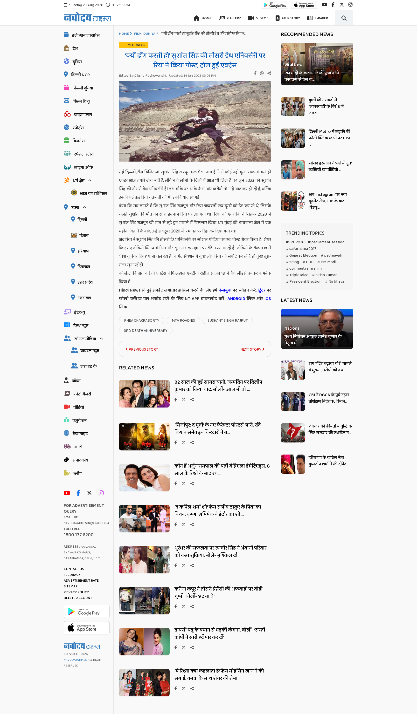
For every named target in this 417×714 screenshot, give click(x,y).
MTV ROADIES (183, 321)
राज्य (75, 207)
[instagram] (350, 4)
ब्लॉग (77, 473)
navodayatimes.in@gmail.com (86, 523)
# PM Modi (326, 262)
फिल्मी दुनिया (83, 88)
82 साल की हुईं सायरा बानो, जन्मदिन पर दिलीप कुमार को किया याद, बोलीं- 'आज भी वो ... (218, 386)
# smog (292, 262)
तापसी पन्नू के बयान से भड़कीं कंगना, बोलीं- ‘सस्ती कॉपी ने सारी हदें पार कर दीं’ (219, 633)
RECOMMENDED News (307, 34)
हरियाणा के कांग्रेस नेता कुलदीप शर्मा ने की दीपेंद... (328, 461)
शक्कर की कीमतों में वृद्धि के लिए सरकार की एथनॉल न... (330, 429)
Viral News (295, 65)
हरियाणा (83, 251)
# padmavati (331, 255)
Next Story (251, 350)
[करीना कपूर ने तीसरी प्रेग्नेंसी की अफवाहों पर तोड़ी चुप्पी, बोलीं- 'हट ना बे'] (144, 613)
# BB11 (308, 262)
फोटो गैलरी (82, 394)
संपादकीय (80, 460)
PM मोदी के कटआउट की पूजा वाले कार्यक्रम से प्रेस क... (312, 76)
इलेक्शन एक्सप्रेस (86, 35)
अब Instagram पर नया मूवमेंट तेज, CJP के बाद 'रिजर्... (328, 201)
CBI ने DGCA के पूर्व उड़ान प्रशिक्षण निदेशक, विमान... (329, 398)
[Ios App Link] (304, 7)
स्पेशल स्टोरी (84, 154)
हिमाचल (83, 267)
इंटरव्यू (79, 312)
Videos (262, 18)
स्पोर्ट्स (78, 128)
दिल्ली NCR (80, 75)
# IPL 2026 (295, 242)
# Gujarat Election (301, 255)
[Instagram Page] (102, 493)
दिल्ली (82, 220)
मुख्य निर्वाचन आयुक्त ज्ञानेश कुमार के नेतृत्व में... (313, 340)
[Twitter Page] (91, 493)
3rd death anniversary (145, 331)
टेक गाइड (80, 433)
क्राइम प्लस (83, 114)
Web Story (290, 18)
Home (206, 18)
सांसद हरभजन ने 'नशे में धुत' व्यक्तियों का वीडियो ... (330, 166)
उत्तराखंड (84, 298)
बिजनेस (79, 141)
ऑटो (78, 447)
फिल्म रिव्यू (81, 101)
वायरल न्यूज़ (89, 350)
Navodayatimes (75, 659)
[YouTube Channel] (68, 493)
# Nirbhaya (334, 281)
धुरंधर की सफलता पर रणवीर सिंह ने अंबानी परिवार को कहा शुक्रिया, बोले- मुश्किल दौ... (220, 551)
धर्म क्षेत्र (78, 180)
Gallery (233, 18)
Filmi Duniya (144, 34)
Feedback (72, 575)
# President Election (303, 281)
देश (75, 48)
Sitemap (70, 586)
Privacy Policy (76, 592)
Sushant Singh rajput (228, 321)
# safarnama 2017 (301, 248)
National (292, 329)
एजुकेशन (80, 420)
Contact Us (74, 569)
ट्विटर (261, 290)
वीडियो (78, 407)
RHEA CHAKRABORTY (141, 321)
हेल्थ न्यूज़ (80, 325)
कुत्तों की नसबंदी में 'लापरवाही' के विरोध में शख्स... (326, 106)
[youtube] (324, 4)
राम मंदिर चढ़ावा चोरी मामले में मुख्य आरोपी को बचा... (330, 367)
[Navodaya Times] (87, 17)
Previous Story (143, 350)
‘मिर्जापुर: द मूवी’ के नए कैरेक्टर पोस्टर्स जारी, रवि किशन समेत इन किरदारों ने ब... (217, 428)
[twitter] (342, 4)
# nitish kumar (324, 275)
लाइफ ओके (83, 167)
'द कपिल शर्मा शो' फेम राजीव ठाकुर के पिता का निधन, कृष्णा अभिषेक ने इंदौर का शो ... (217, 510)
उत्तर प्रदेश (85, 282)
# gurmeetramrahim (304, 268)
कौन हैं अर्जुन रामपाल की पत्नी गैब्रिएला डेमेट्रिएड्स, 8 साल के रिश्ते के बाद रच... (222, 469)
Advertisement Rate (81, 581)
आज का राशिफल (93, 193)
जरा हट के (88, 366)
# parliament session (326, 242)
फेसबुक (224, 290)
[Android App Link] (275, 7)
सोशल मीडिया (85, 339)
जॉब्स (76, 381)
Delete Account (78, 598)
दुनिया (77, 62)
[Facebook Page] (79, 493)
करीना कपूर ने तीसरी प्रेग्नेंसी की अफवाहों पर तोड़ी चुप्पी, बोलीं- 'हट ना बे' (218, 592)
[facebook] (333, 4)
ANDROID (235, 298)
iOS (267, 298)
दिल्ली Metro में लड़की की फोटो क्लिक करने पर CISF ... (330, 138)
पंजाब (84, 235)
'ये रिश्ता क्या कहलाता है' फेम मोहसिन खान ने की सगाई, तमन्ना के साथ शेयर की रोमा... (219, 674)
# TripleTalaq (297, 275)
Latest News (296, 300)
